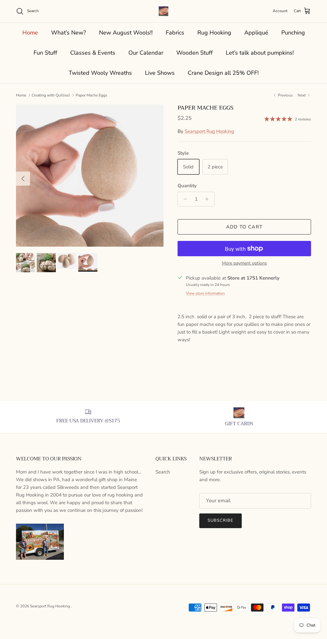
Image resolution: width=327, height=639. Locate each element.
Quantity (187, 185)
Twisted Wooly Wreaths (100, 73)
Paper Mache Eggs (91, 95)
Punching (293, 32)
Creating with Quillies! (51, 95)
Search (163, 472)
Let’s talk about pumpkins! (260, 53)
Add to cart (244, 227)
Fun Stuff (45, 53)
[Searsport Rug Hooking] (163, 11)
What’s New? (68, 32)
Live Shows (160, 73)
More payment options (244, 263)
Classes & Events (92, 53)
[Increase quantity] (208, 199)
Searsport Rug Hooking (209, 131)
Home (30, 32)
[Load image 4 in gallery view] (90, 175)
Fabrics (175, 32)
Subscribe (220, 520)
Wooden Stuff (194, 53)
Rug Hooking (214, 32)
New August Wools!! (126, 32)
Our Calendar (145, 53)
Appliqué (256, 32)
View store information (205, 293)
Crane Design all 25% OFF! (223, 73)
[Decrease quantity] (183, 199)
